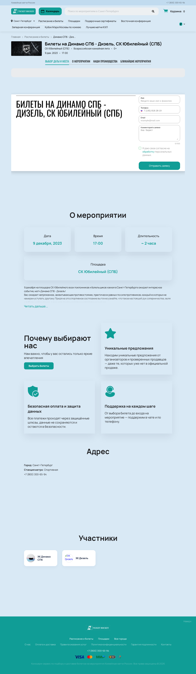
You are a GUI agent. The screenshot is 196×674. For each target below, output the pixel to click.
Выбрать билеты (39, 366)
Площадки (74, 21)
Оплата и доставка (45, 644)
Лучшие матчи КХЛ (97, 27)
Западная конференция (26, 27)
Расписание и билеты (50, 21)
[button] (142, 110)
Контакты (166, 644)
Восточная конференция (136, 21)
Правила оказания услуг (73, 644)
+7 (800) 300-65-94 (175, 2)
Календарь (52, 11)
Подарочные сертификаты (100, 21)
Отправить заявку (159, 165)
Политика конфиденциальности (108, 644)
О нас (28, 644)
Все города (120, 638)
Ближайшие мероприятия (136, 61)
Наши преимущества (105, 61)
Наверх (187, 621)
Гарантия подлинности (143, 644)
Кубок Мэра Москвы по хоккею (63, 27)
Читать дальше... (36, 306)
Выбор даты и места (57, 61)
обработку (148, 151)
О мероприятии (81, 61)
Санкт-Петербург (23, 20)
